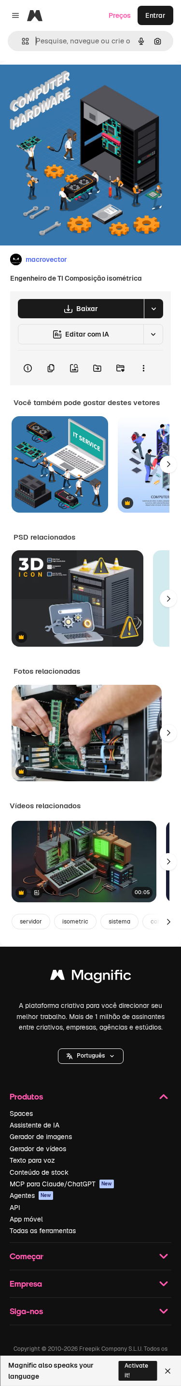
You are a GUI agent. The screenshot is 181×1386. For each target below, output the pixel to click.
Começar (26, 1256)
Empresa (26, 1283)
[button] (91, 1056)
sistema (119, 921)
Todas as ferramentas (43, 1230)
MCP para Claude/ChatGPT (61, 1184)
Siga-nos (26, 1311)
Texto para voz (32, 1160)
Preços (120, 15)
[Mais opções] (143, 368)
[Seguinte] (168, 464)
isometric (75, 921)
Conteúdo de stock (39, 1172)
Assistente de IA (34, 1125)
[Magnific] (90, 977)
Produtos (26, 1096)
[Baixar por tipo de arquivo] (153, 308)
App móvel (26, 1219)
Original (61, 82)
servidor (31, 921)
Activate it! (136, 1370)
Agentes (30, 1195)
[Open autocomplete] (21, 41)
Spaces (21, 1113)
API (15, 1207)
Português (91, 1056)
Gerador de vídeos (38, 1148)
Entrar (155, 15)
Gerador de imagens (41, 1136)
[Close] (168, 1371)
